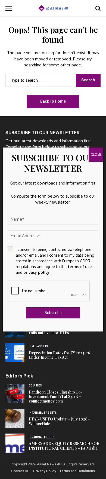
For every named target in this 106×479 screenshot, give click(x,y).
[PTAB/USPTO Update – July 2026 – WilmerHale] (14, 418)
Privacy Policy (44, 471)
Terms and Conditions (77, 471)
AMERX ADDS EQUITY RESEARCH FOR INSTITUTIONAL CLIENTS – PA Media (64, 446)
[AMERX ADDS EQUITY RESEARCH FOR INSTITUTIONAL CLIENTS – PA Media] (14, 443)
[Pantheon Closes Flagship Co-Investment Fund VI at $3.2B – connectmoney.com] (14, 393)
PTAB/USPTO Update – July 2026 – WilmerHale (60, 421)
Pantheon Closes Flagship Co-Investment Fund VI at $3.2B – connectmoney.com (55, 396)
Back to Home (53, 101)
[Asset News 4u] (53, 8)
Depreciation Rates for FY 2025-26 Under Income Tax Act (59, 355)
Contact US (20, 471)
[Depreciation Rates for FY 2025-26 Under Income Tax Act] (14, 352)
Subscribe (53, 312)
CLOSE (96, 154)
